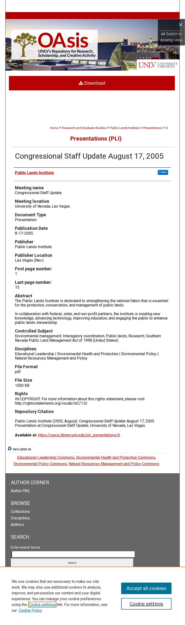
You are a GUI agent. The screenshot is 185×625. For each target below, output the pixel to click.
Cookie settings (42, 604)
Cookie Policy (30, 610)
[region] (92, 596)
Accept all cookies (146, 588)
